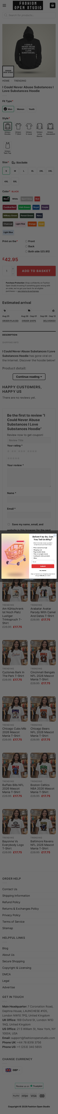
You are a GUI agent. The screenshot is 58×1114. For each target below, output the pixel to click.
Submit (42, 566)
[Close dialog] (55, 535)
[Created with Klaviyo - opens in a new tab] (29, 579)
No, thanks (43, 570)
